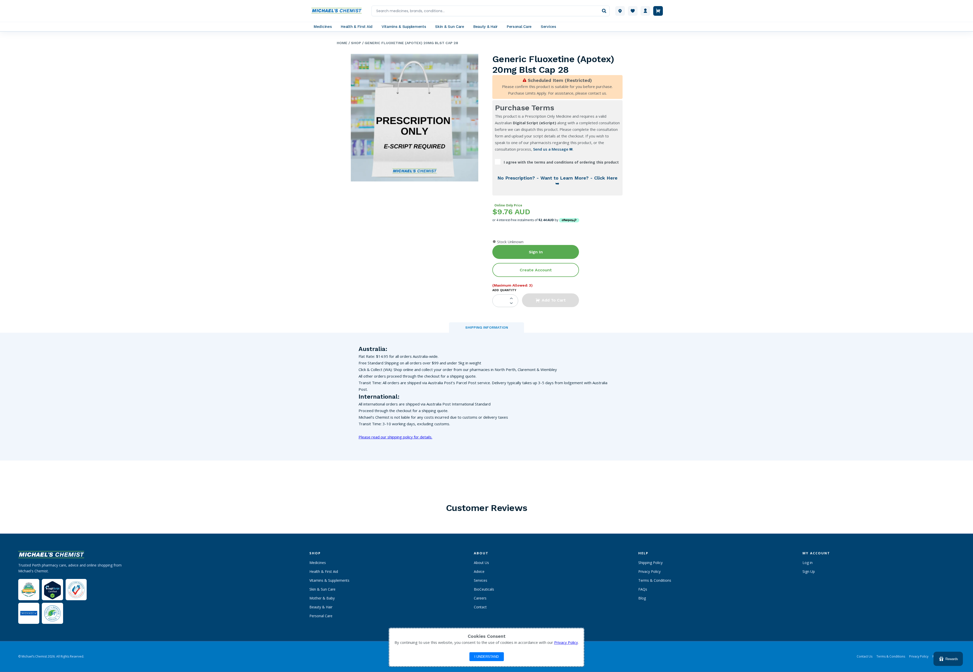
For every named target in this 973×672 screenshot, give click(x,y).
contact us (597, 93)
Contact (480, 607)
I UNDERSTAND (486, 657)
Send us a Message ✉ (553, 149)
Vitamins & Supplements (329, 580)
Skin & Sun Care (322, 589)
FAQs (642, 589)
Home (342, 43)
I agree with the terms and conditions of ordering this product (561, 162)
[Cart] (658, 11)
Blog (642, 598)
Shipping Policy (650, 562)
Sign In (536, 252)
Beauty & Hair (320, 607)
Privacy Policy (649, 571)
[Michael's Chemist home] (338, 11)
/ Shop (354, 43)
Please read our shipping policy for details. (395, 436)
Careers (480, 598)
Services (480, 580)
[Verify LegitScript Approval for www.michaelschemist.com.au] (52, 589)
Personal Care (320, 615)
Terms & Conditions (654, 580)
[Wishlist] (633, 11)
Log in (807, 562)
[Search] (604, 11)
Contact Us (864, 657)
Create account (536, 270)
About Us (481, 562)
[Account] (645, 11)
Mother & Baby (322, 598)
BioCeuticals (484, 589)
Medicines (317, 562)
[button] (550, 300)
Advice (479, 571)
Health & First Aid (323, 571)
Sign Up (808, 571)
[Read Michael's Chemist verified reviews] (28, 590)
